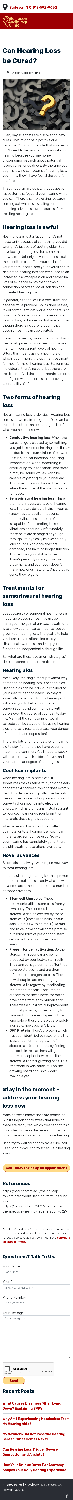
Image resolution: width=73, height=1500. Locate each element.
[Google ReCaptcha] (36, 1369)
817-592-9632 (45, 7)
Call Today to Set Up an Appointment (36, 1168)
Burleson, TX (20, 7)
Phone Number (14, 1297)
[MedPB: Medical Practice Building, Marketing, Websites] (47, 1484)
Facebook (66, 1496)
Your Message (13, 1313)
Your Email (11, 1282)
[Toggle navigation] (66, 21)
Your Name (11, 1266)
